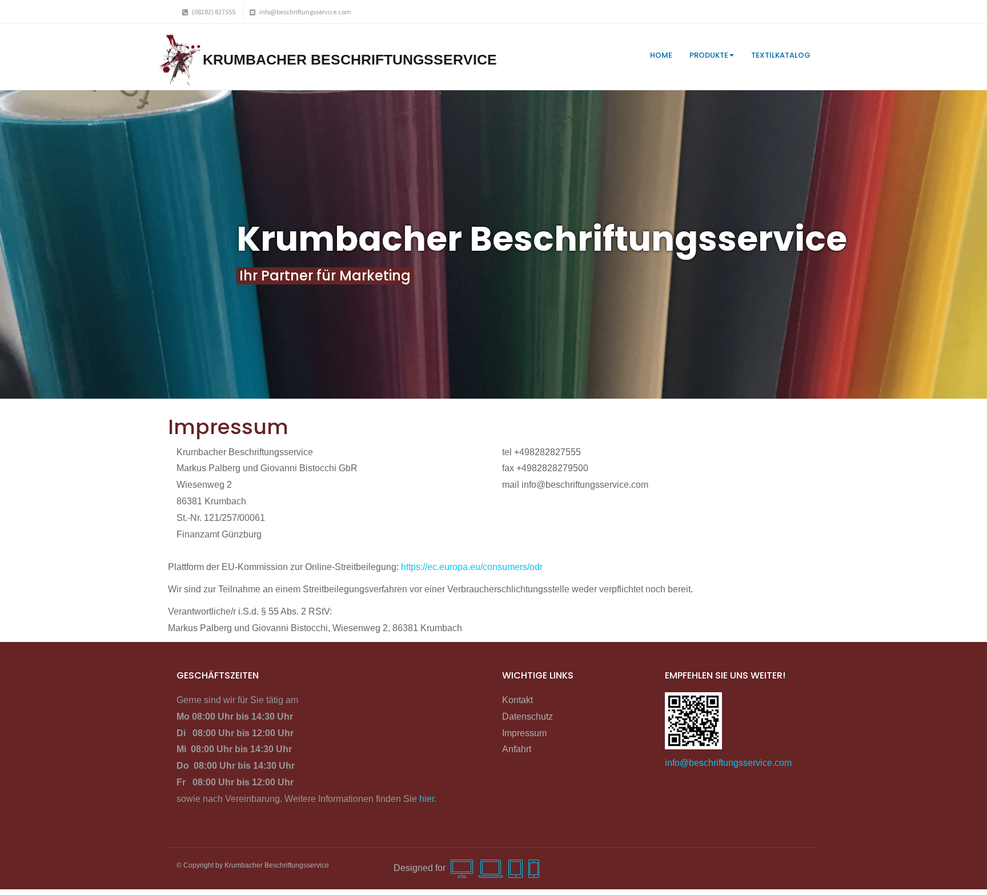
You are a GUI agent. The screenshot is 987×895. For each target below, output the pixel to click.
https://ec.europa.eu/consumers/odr (472, 567)
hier (426, 799)
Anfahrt (516, 749)
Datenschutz (527, 716)
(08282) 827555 (213, 11)
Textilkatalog (781, 55)
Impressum (524, 733)
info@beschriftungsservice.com (304, 11)
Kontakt (517, 700)
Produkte (708, 55)
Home (661, 55)
